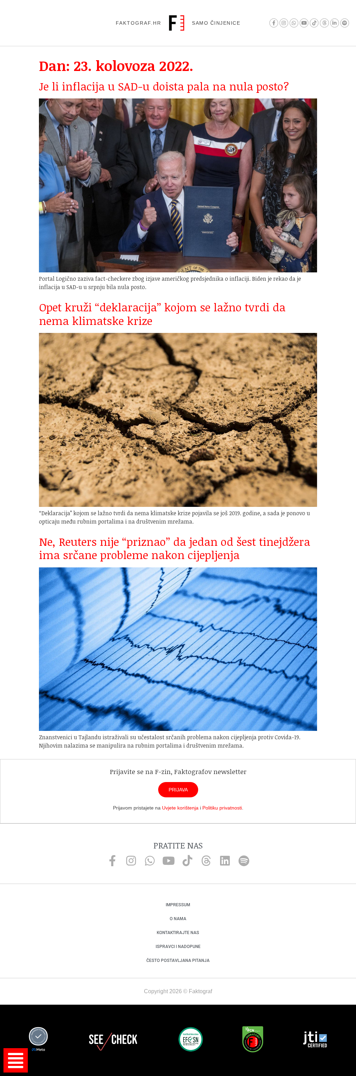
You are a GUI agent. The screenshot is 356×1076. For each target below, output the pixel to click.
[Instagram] (284, 22)
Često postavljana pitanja (178, 960)
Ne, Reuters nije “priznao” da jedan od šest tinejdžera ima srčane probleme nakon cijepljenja (174, 548)
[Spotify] (344, 22)
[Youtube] (304, 22)
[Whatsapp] (294, 22)
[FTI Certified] (315, 1040)
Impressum (178, 904)
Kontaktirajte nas (178, 932)
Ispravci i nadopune (178, 946)
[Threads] (324, 22)
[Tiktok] (314, 22)
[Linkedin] (224, 860)
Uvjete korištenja (180, 808)
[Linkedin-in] (334, 22)
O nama (178, 918)
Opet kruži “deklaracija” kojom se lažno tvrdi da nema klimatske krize (162, 314)
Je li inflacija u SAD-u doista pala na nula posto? (164, 86)
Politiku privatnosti (222, 808)
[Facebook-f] (273, 22)
